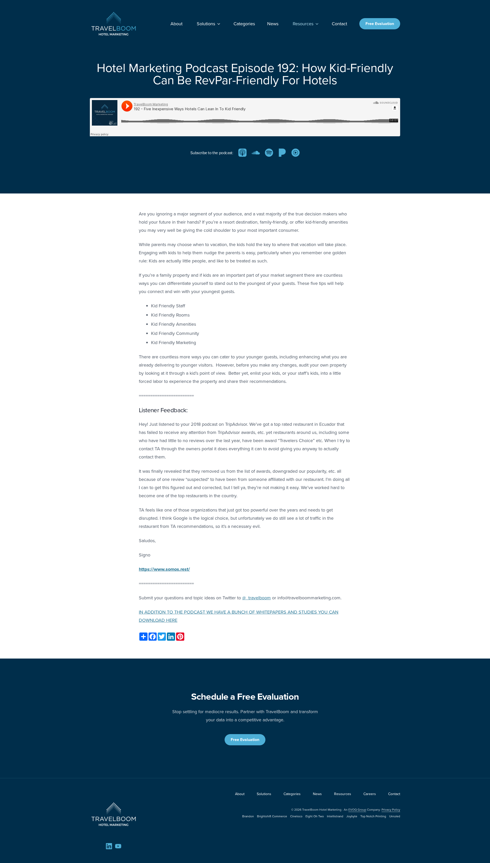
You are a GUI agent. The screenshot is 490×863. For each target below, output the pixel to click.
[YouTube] (118, 846)
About (176, 24)
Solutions (206, 23)
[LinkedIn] (109, 846)
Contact (339, 24)
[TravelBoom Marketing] (113, 814)
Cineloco (296, 816)
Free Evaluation (379, 24)
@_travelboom (256, 597)
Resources (303, 23)
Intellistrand (335, 816)
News (272, 24)
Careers (369, 793)
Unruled (394, 816)
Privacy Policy (391, 809)
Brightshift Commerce (272, 816)
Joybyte (351, 816)
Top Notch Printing (373, 816)
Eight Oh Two (314, 816)
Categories (244, 24)
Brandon (248, 816)
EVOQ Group (357, 809)
